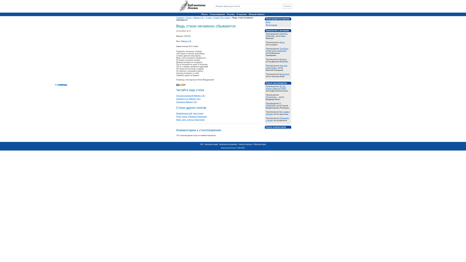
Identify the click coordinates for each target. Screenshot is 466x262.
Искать (287, 6)
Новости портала (245, 144)
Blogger (183, 85)
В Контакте (177, 85)
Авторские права (211, 144)
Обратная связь (259, 144)
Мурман (283, 59)
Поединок (180, 102)
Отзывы (231, 14)
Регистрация (271, 25)
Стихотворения (217, 14)
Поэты (204, 14)
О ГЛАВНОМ (273, 104)
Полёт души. (181, 117)
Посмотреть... (272, 97)
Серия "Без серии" (221, 18)
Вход (268, 22)
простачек (198, 113)
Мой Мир (181, 85)
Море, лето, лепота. (185, 120)
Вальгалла (284, 74)
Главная (180, 18)
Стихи (208, 18)
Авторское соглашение (228, 144)
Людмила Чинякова (197, 117)
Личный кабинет (257, 14)
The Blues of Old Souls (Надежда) (277, 50)
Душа (281, 42)
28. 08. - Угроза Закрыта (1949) (276, 87)
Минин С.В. (199, 18)
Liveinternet (179, 85)
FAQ (201, 144)
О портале (242, 14)
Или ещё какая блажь (276, 67)
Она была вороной (184, 96)
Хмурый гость (182, 99)
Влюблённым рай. (184, 113)
